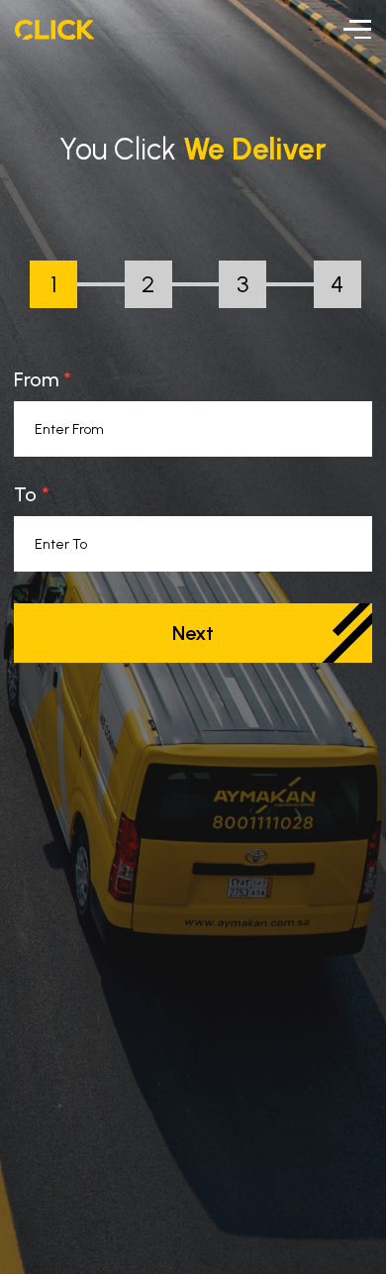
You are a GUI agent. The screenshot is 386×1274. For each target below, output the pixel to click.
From (36, 379)
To (25, 494)
